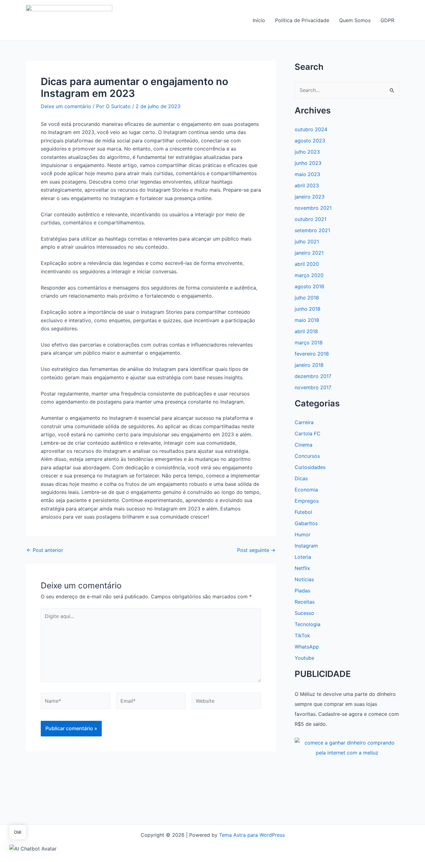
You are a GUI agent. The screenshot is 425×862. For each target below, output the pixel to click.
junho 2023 (308, 163)
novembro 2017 (313, 387)
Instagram (306, 546)
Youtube (304, 658)
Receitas (305, 602)
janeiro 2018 (309, 365)
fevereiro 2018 (312, 354)
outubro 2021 (310, 219)
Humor (303, 534)
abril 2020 (307, 264)
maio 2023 (307, 174)
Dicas (301, 478)
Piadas (302, 590)
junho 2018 (307, 309)
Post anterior (44, 550)
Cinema (303, 445)
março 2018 (309, 342)
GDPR (387, 20)
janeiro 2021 (309, 253)
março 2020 (309, 275)
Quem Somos (355, 20)
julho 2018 (307, 298)
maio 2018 (307, 320)
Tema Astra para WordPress (252, 835)
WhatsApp (307, 647)
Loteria (303, 557)
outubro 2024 (311, 129)
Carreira (304, 422)
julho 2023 (307, 152)
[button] (33, 848)
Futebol (303, 512)
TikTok (302, 635)
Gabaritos (306, 523)
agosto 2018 (309, 286)
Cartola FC (307, 433)
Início (259, 20)
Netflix (302, 568)
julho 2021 (307, 241)
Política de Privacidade (302, 20)
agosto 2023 (310, 140)
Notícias (304, 579)
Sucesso (304, 613)
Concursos (307, 456)
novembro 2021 (313, 208)
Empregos (307, 501)
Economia (306, 489)
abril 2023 (307, 185)
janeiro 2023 (310, 197)
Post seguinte (256, 550)
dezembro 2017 (313, 376)
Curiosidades (310, 467)
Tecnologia (307, 624)
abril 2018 (306, 331)
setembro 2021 (312, 230)
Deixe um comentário (66, 106)
